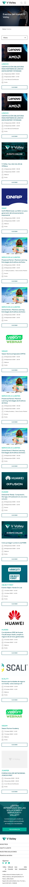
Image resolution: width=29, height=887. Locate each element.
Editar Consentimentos (23, 868)
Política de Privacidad (10, 868)
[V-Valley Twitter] (6, 863)
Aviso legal (16, 868)
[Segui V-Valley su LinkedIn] (3, 863)
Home (4, 29)
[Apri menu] (25, 3)
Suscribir (14, 87)
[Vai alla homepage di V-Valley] (9, 3)
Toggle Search (21, 3)
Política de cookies (4, 869)
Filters (5, 38)
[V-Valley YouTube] (9, 863)
